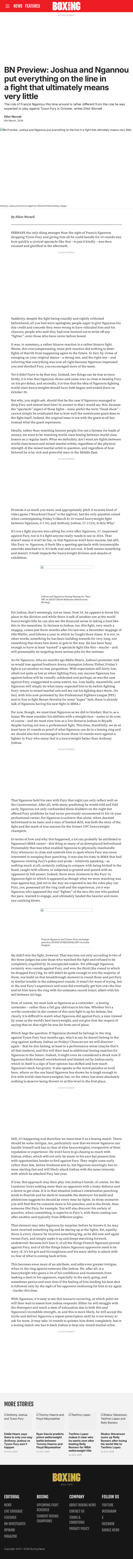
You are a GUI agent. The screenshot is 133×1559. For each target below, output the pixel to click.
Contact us (76, 1511)
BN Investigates (14, 1524)
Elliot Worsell (12, 116)
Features (32, 6)
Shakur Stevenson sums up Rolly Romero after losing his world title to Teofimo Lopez (114, 1440)
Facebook (108, 1524)
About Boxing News (82, 1505)
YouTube (107, 1505)
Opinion (9, 1530)
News (18, 6)
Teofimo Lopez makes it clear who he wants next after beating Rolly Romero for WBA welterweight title (81, 1442)
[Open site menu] (7, 6)
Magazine (10, 1536)
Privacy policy (79, 1529)
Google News (110, 1530)
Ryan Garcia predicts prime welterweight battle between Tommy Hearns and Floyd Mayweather (50, 1440)
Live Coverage (13, 1511)
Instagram (109, 1511)
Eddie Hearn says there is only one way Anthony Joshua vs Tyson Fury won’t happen (18, 1440)
